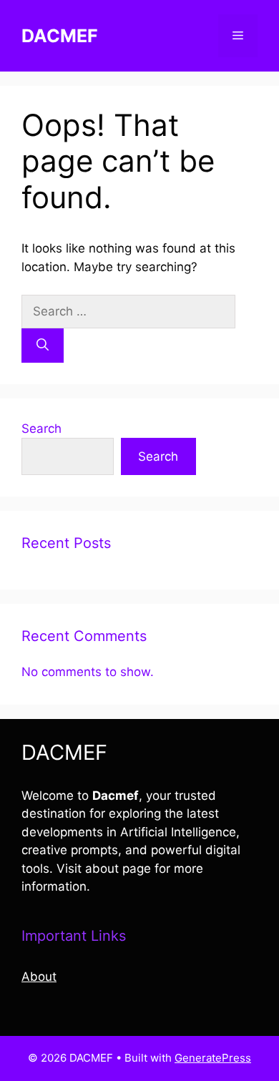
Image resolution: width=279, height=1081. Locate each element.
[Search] (42, 345)
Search (41, 428)
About (39, 976)
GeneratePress (213, 1058)
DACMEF (59, 36)
